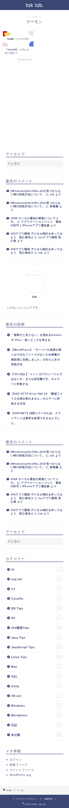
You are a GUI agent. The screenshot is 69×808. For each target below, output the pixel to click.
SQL (35, 676)
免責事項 (48, 799)
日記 (35, 725)
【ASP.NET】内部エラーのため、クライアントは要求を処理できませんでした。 (36, 418)
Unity (35, 686)
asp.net (35, 579)
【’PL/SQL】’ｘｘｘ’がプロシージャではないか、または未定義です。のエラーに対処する (36, 379)
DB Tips (35, 608)
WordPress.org (20, 774)
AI (35, 569)
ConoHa (35, 598)
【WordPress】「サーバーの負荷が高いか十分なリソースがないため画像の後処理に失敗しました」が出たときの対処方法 (36, 357)
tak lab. (34, 5)
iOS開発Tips (35, 627)
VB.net (35, 695)
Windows (35, 705)
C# (35, 589)
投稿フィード (19, 764)
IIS (35, 618)
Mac (35, 666)
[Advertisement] (34, 105)
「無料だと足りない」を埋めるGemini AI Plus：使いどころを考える (36, 337)
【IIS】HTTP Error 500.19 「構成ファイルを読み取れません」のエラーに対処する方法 (37, 398)
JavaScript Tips (35, 647)
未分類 (35, 734)
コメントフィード (22, 769)
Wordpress (35, 715)
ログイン (16, 759)
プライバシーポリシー (27, 799)
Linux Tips (35, 657)
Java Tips (35, 637)
